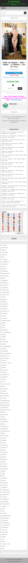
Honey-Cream (5, 369)
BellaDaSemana (5, 275)
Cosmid (3, 297)
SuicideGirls (4, 478)
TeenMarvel (4, 487)
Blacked (3, 278)
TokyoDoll (4, 506)
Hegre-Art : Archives (6, 362)
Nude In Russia (5, 435)
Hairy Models (5, 351)
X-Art (3, 539)
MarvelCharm (5, 393)
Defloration (4, 299)
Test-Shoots (4, 496)
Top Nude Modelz (14, 1)
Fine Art (3, 327)
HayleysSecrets (5, 355)
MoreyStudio (5, 414)
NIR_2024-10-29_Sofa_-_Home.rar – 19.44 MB (14, 77)
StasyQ (3, 475)
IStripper (4, 379)
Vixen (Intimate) (5, 522)
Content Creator (5, 294)
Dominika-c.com (5, 311)
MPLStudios (4, 419)
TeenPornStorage (6, 492)
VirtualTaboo (5, 520)
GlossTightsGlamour (6, 346)
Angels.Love (4, 254)
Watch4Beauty (5, 527)
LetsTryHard (5, 388)
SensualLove (4, 466)
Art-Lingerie (4, 259)
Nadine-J (4, 424)
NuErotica (4, 438)
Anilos (3, 257)
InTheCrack (4, 372)
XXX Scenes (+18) (6, 543)
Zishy (3, 548)
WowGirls (4, 536)
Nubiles (3, 433)
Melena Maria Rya (6, 400)
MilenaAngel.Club (6, 405)
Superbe (4, 480)
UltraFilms (4, 513)
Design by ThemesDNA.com (14, 561)
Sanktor (3, 461)
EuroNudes (4, 318)
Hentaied (4, 367)
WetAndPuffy (5, 532)
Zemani (3, 546)
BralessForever (5, 285)
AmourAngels (5, 252)
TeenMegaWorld (5, 489)
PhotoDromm (5, 445)
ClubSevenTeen (5, 289)
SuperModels (5, 482)
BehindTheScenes (6, 273)
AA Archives (4, 245)
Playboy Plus (5, 447)
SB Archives (4, 463)
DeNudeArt (4, 301)
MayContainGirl (5, 395)
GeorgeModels (5, 341)
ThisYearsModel (5, 503)
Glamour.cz (4, 344)
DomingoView (5, 308)
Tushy (3, 511)
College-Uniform (5, 292)
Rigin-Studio (4, 459)
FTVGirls (4, 334)
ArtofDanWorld (5, 261)
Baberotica (4, 268)
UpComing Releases (6, 515)
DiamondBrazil (5, 304)
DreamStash (4, 313)
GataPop (3, 339)
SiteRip (3, 473)
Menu (4, 8)
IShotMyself (4, 376)
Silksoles (4, 471)
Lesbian (3, 386)
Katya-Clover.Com (6, 384)
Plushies (4, 449)
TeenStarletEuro (5, 494)
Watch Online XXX (6, 525)
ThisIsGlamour (5, 501)
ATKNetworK (5, 264)
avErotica (4, 266)
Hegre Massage (5, 358)
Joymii (3, 381)
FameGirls (4, 322)
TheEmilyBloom (5, 499)
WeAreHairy (4, 529)
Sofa (16, 112)
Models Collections (6, 409)
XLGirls (3, 541)
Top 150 (3, 508)
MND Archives (5, 407)
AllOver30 (4, 249)
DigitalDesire (5, 306)
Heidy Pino (4, 365)
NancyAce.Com (5, 426)
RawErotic (4, 456)
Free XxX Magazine (6, 332)
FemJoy (3, 325)
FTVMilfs (4, 336)
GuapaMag (4, 348)
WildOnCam (4, 534)
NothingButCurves (6, 431)
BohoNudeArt (5, 282)
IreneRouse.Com (5, 374)
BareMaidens (5, 271)
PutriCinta (4, 454)
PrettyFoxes (4, 452)
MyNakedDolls (5, 421)
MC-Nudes (4, 398)
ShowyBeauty (5, 468)
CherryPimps (5, 287)
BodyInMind (4, 280)
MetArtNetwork (5, 402)
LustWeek (4, 391)
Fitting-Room (5, 329)
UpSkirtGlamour (5, 518)
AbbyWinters (5, 247)
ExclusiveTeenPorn (6, 320)
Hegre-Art (4, 360)
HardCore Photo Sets (6, 353)
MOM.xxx (4, 412)
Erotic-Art (4, 315)
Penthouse (4, 440)
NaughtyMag (5, 428)
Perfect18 (4, 442)
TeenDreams (5, 485)
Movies (3, 416)
